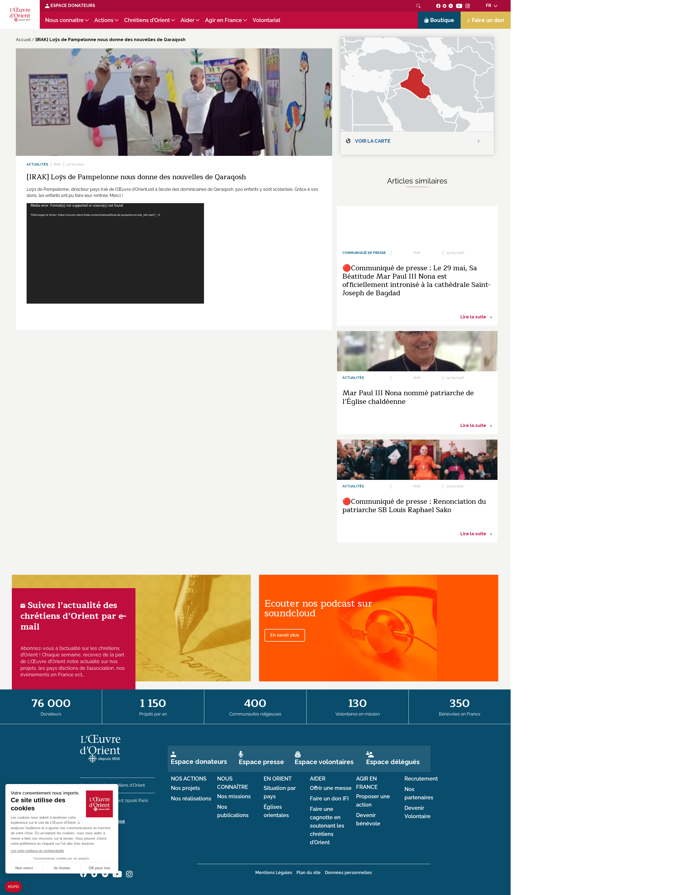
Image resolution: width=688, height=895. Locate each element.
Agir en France (223, 20)
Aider (187, 20)
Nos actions (188, 778)
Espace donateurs (199, 761)
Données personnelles (348, 872)
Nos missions (234, 796)
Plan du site (308, 872)
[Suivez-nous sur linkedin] (450, 5)
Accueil (23, 39)
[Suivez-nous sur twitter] (444, 5)
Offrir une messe (331, 788)
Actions (103, 20)
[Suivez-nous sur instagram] (467, 5)
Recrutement (421, 778)
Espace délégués (393, 762)
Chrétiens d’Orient (147, 20)
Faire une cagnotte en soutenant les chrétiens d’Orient (327, 826)
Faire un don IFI (329, 798)
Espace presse (261, 762)
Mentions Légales (273, 872)
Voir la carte (372, 141)
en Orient (278, 778)
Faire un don (488, 20)
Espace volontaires (324, 762)
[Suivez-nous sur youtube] (459, 5)
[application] (115, 253)
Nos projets (185, 788)
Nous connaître (64, 20)
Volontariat (266, 20)
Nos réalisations (191, 798)
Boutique (442, 20)
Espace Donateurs (72, 5)
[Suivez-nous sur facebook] (438, 5)
